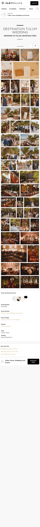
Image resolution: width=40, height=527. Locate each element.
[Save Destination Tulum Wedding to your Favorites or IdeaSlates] (29, 46)
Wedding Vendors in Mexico (9, 349)
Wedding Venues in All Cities (9, 351)
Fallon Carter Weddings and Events (18, 15)
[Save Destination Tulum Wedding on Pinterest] (35, 46)
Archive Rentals (6, 326)
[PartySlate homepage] (14, 3)
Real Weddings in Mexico (8, 354)
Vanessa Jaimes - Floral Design (10, 319)
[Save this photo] (18, 51)
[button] (12, 313)
